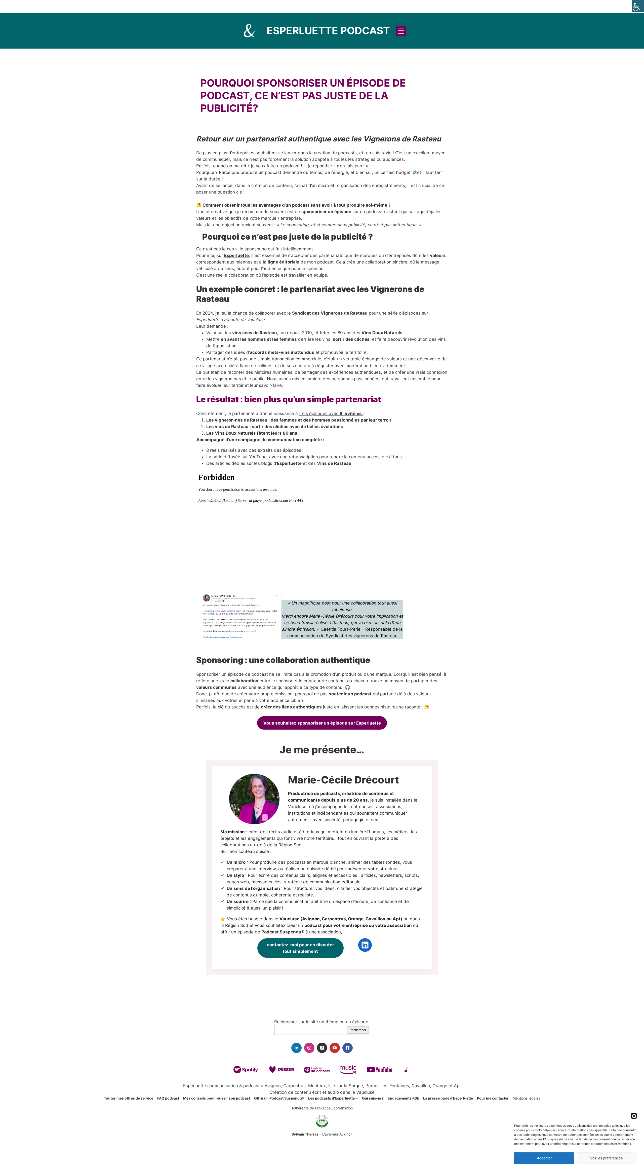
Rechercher (357, 1030)
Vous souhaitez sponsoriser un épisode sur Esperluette (322, 723)
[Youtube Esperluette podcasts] (335, 1048)
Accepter (544, 1158)
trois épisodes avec (330, 413)
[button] (633, 1115)
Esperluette (236, 255)
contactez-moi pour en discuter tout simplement (300, 948)
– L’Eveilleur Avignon (322, 1134)
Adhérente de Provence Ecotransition (322, 1108)
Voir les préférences (606, 1158)
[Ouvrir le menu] (401, 31)
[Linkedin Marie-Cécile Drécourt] (296, 1048)
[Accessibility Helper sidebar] (638, 6)
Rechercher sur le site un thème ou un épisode (321, 1021)
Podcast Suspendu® (282, 931)
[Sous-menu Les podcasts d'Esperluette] (357, 1098)
